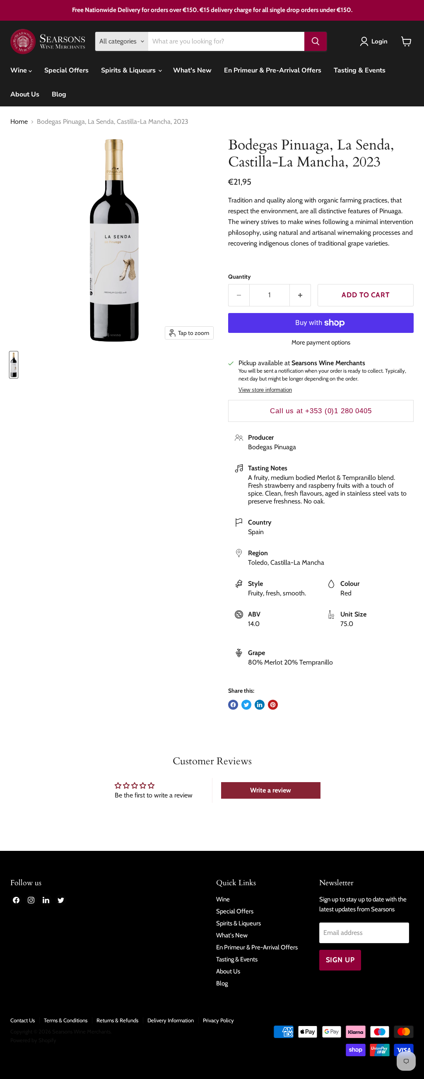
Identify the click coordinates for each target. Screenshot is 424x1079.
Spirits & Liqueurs (129, 70)
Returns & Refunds (117, 1020)
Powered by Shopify (33, 1040)
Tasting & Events (359, 70)
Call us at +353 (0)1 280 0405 (321, 411)
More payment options (321, 342)
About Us (24, 94)
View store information (265, 390)
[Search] (315, 41)
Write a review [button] (270, 790)
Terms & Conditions (65, 1020)
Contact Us (22, 1020)
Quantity (239, 276)
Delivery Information (170, 1020)
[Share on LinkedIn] (260, 705)
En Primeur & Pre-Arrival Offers (272, 70)
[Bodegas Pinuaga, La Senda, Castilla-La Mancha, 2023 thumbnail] (14, 365)
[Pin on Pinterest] (273, 705)
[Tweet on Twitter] (246, 705)
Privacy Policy (218, 1020)
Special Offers (66, 70)
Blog (59, 94)
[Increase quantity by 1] (300, 295)
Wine (19, 70)
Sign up (340, 960)
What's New (192, 70)
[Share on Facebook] (233, 705)
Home (19, 121)
